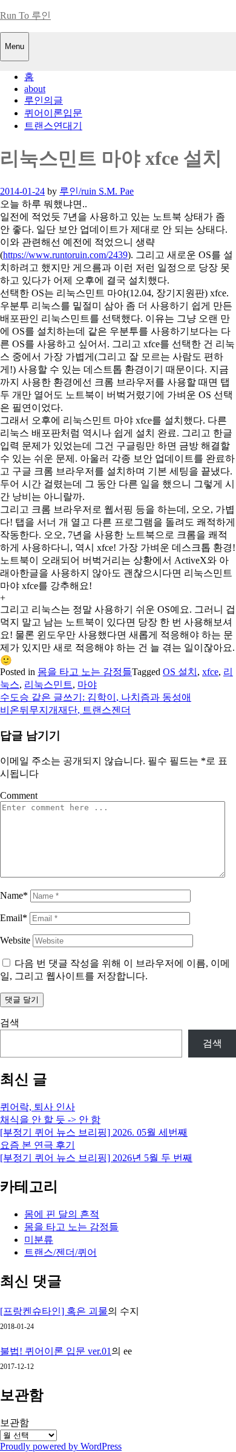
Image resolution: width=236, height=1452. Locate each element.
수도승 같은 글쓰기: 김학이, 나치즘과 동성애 (95, 697)
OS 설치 (180, 672)
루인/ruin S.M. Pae (96, 191)
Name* (14, 895)
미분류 (38, 1239)
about (34, 89)
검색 (9, 1022)
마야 (87, 684)
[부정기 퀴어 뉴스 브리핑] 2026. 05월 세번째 (94, 1132)
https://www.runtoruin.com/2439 (65, 255)
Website (15, 940)
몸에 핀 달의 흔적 (61, 1214)
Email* (13, 918)
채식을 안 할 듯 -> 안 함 (50, 1119)
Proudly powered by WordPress (61, 1446)
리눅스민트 (48, 684)
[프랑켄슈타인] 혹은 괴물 (54, 1311)
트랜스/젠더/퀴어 (60, 1252)
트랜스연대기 (53, 126)
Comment (19, 795)
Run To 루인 (25, 15)
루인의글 (43, 100)
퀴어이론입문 (53, 113)
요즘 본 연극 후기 (37, 1145)
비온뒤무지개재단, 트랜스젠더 (65, 710)
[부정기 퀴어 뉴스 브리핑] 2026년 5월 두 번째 (96, 1158)
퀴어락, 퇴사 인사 (37, 1107)
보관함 (14, 1422)
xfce (210, 672)
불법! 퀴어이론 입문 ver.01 (55, 1351)
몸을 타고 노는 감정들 (85, 672)
